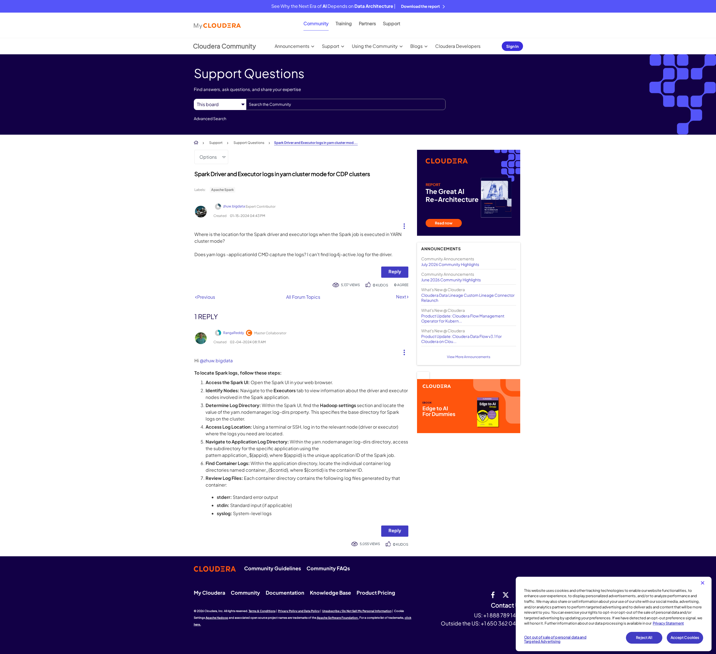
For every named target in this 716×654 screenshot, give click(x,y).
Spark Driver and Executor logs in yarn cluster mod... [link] (316, 143)
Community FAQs (328, 568)
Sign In (512, 46)
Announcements (292, 46)
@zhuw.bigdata (216, 360)
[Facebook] (493, 594)
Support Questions (249, 143)
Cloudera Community (224, 46)
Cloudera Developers (458, 46)
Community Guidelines (272, 568)
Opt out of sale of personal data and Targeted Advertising (555, 639)
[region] (614, 614)
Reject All (644, 637)
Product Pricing (376, 592)
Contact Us (506, 605)
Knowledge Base (330, 592)
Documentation (285, 592)
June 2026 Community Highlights (451, 279)
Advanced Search (210, 118)
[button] (402, 224)
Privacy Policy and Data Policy (299, 611)
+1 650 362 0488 (501, 623)
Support (391, 23)
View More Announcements (468, 357)
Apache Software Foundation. (338, 617)
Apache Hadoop (217, 617)
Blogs (416, 46)
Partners (367, 23)
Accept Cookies (685, 637)
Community (316, 23)
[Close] (702, 583)
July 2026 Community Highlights (450, 264)
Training (344, 23)
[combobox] (346, 104)
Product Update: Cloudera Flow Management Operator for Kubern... (462, 318)
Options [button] (208, 157)
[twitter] (505, 594)
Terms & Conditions (262, 611)
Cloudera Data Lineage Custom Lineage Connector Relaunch (468, 298)
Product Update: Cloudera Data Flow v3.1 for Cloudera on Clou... (461, 339)
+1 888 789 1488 (502, 615)
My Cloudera (209, 592)
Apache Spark (222, 190)
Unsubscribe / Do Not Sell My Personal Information (357, 611)
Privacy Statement (668, 623)
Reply (394, 271)
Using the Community (375, 46)
